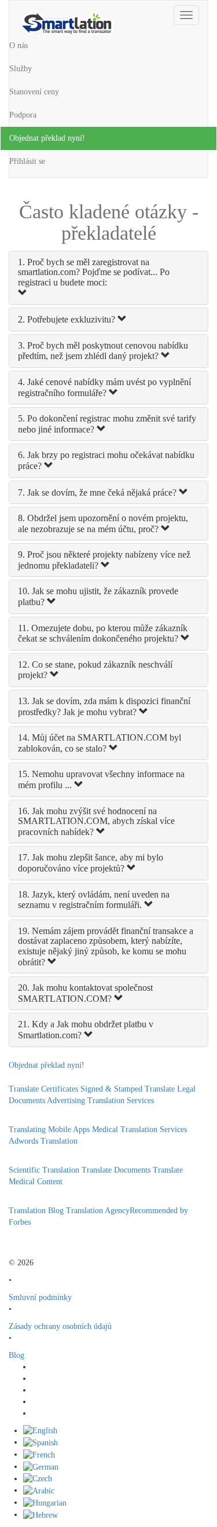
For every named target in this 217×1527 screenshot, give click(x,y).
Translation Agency (98, 1210)
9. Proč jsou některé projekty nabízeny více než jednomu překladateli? (104, 560)
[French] (39, 1454)
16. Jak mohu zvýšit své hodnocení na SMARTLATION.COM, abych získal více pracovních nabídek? (96, 821)
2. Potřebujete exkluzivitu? (67, 319)
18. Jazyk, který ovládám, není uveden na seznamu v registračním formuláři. (94, 899)
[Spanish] (40, 1442)
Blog (16, 1355)
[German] (40, 1466)
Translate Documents (116, 1170)
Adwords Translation (43, 1141)
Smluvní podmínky (40, 1297)
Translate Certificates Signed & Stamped (75, 1089)
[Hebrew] (40, 1514)
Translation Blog (36, 1210)
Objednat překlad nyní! (47, 138)
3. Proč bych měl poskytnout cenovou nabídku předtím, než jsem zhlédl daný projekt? (103, 350)
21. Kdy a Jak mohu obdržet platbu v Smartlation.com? (85, 1029)
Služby (20, 68)
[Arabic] (38, 1490)
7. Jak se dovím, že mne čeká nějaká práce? (98, 492)
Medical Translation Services (139, 1129)
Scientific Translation (44, 1170)
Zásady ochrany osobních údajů (60, 1326)
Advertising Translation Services (100, 1100)
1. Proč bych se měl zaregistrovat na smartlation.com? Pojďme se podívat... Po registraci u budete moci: (94, 272)
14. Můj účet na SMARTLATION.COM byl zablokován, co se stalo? (99, 743)
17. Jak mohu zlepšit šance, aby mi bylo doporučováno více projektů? (90, 862)
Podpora (22, 115)
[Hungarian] (45, 1502)
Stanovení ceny (34, 91)
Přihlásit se (27, 161)
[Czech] (37, 1478)
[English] (40, 1430)
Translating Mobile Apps (49, 1129)
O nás (18, 45)
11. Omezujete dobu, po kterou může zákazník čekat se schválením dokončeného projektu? (102, 633)
